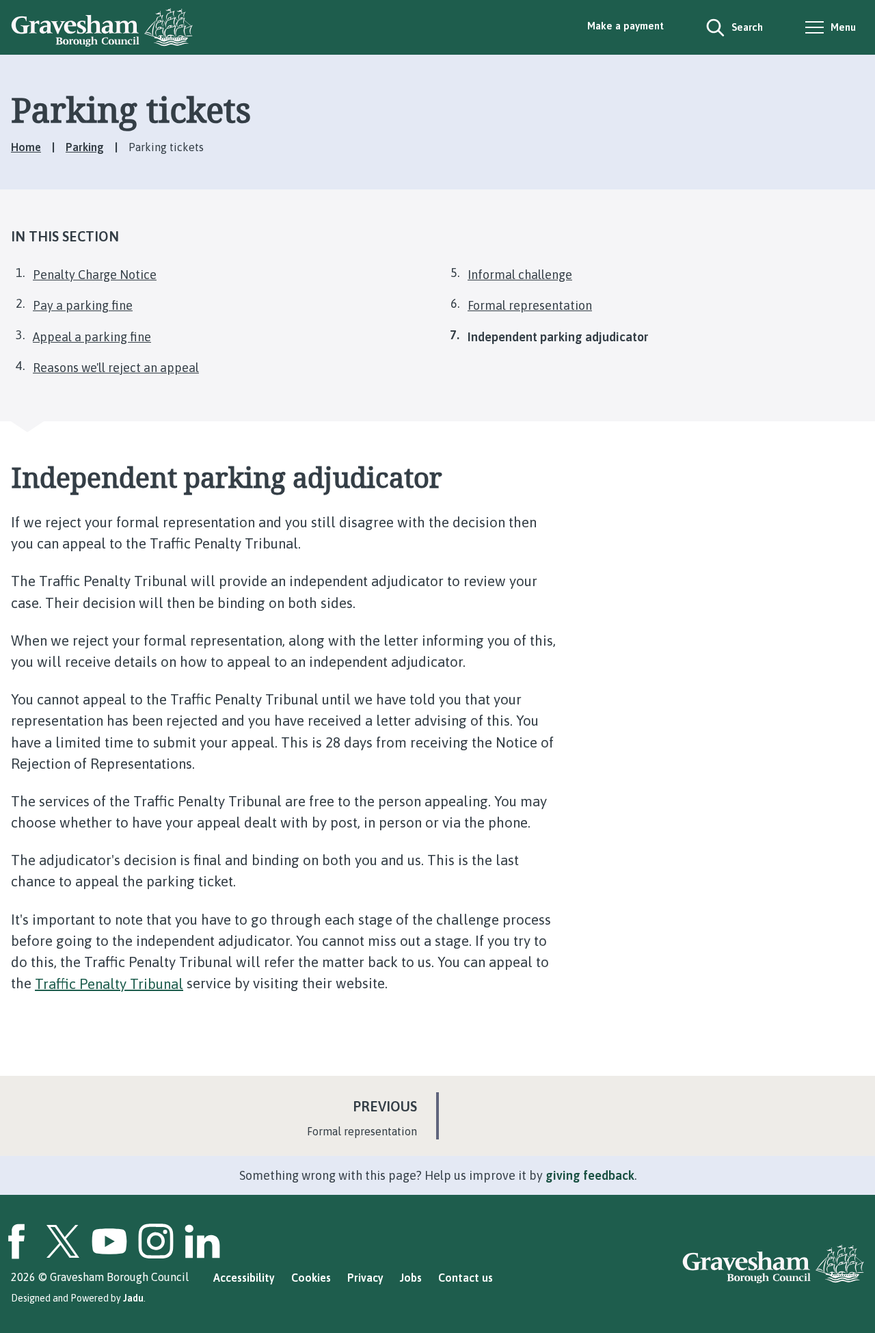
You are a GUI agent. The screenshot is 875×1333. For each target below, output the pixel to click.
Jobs (411, 1277)
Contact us (465, 1277)
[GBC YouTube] (109, 1241)
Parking (85, 147)
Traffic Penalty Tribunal (109, 983)
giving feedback (590, 1175)
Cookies (311, 1277)
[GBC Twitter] (63, 1241)
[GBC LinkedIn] (202, 1241)
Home (26, 147)
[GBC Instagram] (156, 1241)
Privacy (365, 1277)
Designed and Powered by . (78, 1298)
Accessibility (244, 1277)
